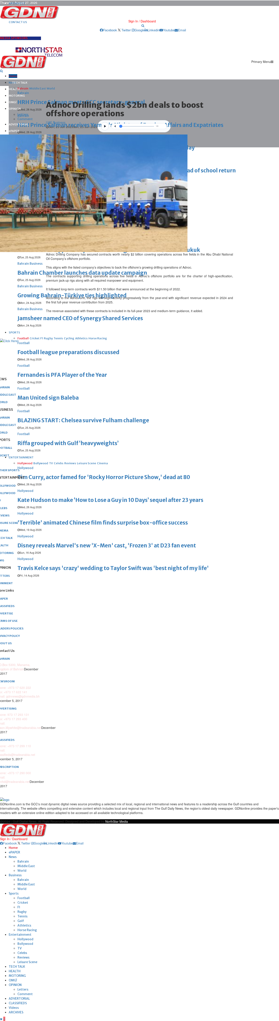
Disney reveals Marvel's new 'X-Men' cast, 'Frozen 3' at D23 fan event (106, 545)
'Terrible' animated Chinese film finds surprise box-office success (102, 522)
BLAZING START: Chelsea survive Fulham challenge (83, 420)
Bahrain (23, 861)
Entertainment (20, 935)
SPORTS (14, 332)
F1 (18, 907)
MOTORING (17, 96)
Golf (20, 921)
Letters (22, 114)
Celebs (22, 953)
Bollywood (25, 944)
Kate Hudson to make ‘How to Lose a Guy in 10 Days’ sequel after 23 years (110, 500)
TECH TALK (19, 82)
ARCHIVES (16, 1012)
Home (13, 76)
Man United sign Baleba (48, 397)
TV (19, 948)
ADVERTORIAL (19, 124)
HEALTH (14, 89)
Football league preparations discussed (68, 352)
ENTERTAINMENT (21, 457)
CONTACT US (18, 22)
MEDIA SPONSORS (14, 38)
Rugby (22, 912)
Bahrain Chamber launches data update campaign (82, 272)
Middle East (26, 866)
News (13, 857)
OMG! (13, 102)
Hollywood (25, 939)
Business (15, 875)
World (21, 871)
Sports (14, 893)
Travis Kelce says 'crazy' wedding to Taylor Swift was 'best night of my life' (113, 568)
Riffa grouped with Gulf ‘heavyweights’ (68, 443)
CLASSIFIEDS (18, 1003)
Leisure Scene (27, 962)
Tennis (22, 916)
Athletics (24, 925)
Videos (14, 1008)
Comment (25, 119)
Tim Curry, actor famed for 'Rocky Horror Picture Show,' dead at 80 (103, 477)
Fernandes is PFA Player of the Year (62, 375)
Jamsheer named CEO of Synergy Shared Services (80, 318)
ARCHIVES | (17, 3)
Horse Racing (27, 930)
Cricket (22, 903)
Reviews (23, 957)
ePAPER (14, 131)
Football (23, 898)
